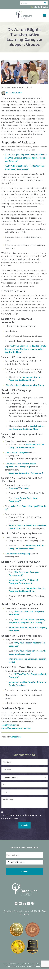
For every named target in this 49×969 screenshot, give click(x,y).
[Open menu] (44, 15)
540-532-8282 (41, 7)
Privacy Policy (11, 966)
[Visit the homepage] (24, 889)
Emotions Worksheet (19, 488)
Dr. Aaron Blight (14, 93)
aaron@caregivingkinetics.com (16, 728)
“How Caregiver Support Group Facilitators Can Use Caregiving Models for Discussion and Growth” (26, 157)
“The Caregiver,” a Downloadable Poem (24, 385)
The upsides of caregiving (17, 553)
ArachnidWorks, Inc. (35, 966)
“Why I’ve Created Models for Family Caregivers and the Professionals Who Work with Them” (25, 348)
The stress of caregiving (17, 452)
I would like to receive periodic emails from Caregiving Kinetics (21, 817)
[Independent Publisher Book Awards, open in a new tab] (32, 929)
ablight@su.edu (9, 724)
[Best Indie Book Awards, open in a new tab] (16, 929)
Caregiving (15, 736)
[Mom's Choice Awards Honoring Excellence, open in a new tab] (18, 947)
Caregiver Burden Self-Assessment (26, 473)
